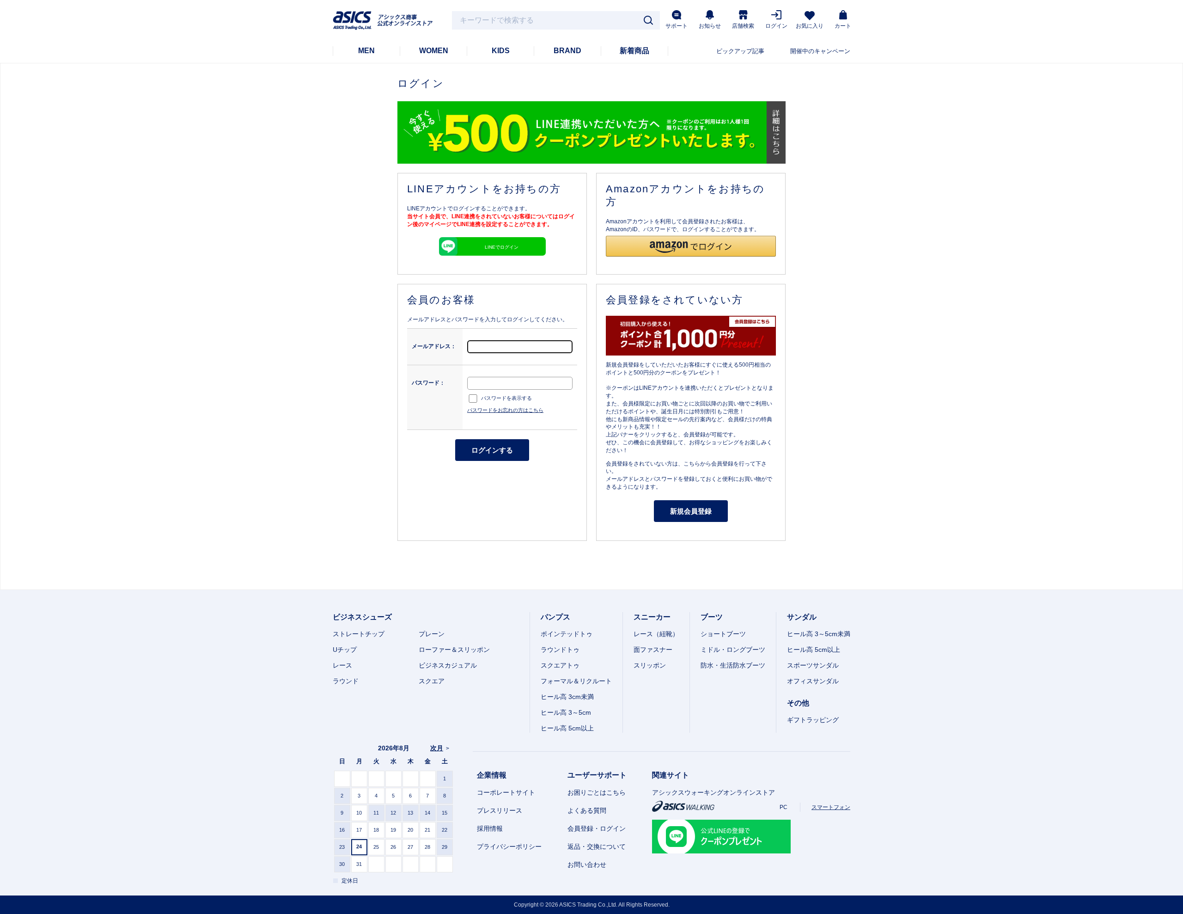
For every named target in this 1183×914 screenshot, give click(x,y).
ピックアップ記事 (740, 51)
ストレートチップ (358, 634)
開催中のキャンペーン (820, 51)
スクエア (432, 681)
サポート (676, 26)
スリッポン (650, 665)
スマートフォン (830, 807)
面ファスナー (653, 649)
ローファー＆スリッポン (454, 649)
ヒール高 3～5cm (566, 712)
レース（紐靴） (656, 634)
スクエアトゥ (560, 665)
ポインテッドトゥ (566, 634)
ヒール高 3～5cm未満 (818, 634)
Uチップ (345, 649)
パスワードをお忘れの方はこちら (505, 410)
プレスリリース (499, 810)
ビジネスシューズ (362, 617)
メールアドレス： (434, 346)
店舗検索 (743, 26)
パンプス (555, 617)
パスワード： (428, 383)
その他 (798, 703)
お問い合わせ (586, 864)
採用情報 (490, 828)
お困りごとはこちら (596, 792)
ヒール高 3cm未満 (567, 696)
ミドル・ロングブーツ (733, 649)
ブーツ (712, 617)
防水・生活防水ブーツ (733, 665)
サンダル (802, 617)
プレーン (432, 634)
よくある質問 (586, 810)
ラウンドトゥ (560, 649)
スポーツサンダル (813, 665)
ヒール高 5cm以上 (567, 728)
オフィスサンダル (813, 681)
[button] (691, 246)
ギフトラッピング (813, 720)
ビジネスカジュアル (448, 665)
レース (342, 665)
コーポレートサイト (506, 792)
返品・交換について (596, 846)
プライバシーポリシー (509, 846)
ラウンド (346, 681)
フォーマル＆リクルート (576, 681)
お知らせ (710, 26)
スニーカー (652, 617)
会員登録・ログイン (596, 828)
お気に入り (809, 26)
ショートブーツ (723, 634)
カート (843, 26)
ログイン (776, 26)
